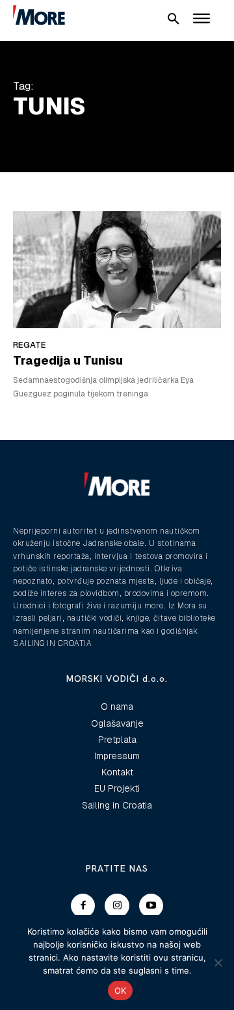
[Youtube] (151, 906)
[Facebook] (83, 906)
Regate (29, 344)
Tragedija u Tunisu (68, 360)
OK (120, 990)
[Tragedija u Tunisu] (117, 269)
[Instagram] (117, 906)
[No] (217, 962)
